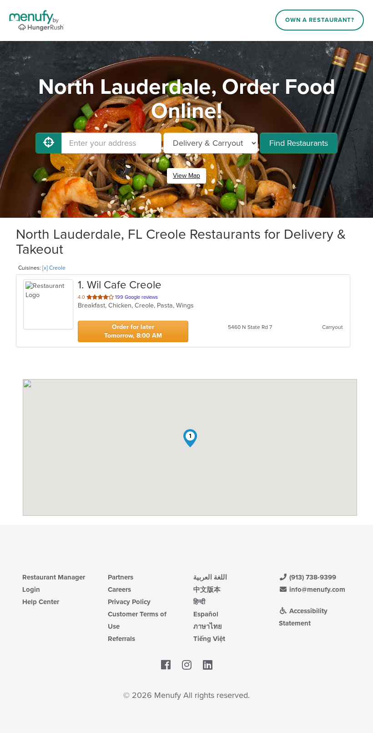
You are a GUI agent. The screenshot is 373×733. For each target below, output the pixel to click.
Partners (120, 577)
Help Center (40, 602)
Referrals (121, 639)
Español (205, 614)
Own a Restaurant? (319, 20)
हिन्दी (199, 602)
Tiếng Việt (209, 639)
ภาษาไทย (207, 626)
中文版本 (207, 589)
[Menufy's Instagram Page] (187, 666)
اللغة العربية (210, 577)
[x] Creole (54, 268)
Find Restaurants (298, 143)
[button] (190, 438)
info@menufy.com (316, 589)
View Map (186, 175)
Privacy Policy (129, 602)
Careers (119, 589)
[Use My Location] (48, 143)
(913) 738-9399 (311, 577)
